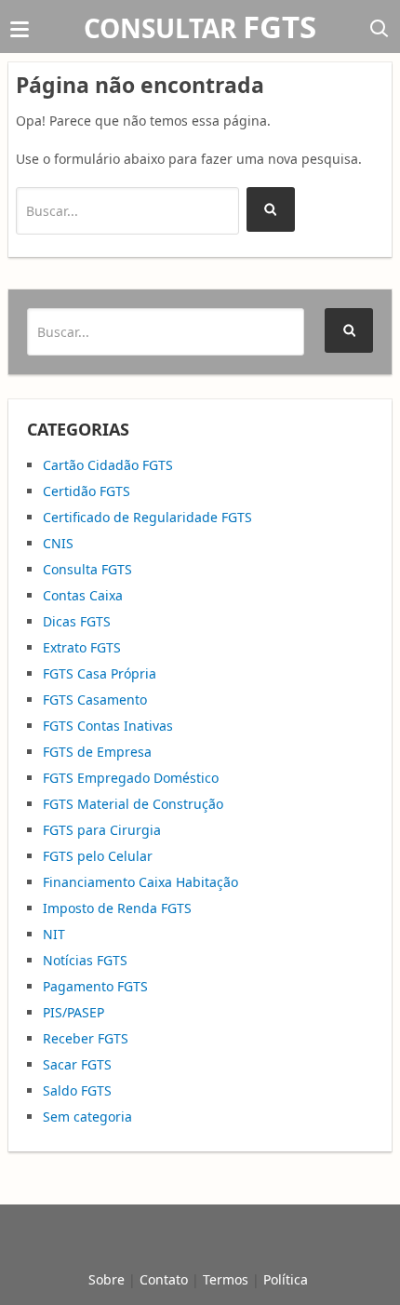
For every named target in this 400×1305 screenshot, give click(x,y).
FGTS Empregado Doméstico (131, 778)
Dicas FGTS (77, 621)
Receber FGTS (85, 1038)
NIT (54, 934)
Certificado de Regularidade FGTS (147, 517)
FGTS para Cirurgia (102, 830)
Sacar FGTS (77, 1064)
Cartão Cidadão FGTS (108, 465)
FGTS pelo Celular (98, 856)
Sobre (106, 1279)
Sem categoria (87, 1116)
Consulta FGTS (87, 569)
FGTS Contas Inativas (108, 725)
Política (285, 1279)
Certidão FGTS (86, 491)
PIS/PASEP (73, 1012)
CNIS (58, 543)
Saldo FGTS (77, 1090)
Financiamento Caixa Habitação (140, 882)
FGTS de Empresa (97, 751)
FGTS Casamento (95, 699)
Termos (225, 1279)
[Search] (271, 209)
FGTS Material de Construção (133, 804)
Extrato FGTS (82, 647)
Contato (164, 1279)
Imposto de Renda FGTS (117, 908)
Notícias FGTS (85, 960)
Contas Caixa (83, 595)
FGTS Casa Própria (99, 673)
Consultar (200, 28)
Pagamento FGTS (95, 986)
